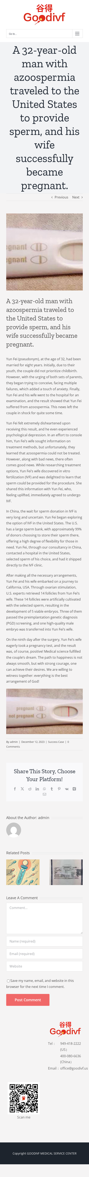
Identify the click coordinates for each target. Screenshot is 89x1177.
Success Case (56, 742)
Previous (61, 197)
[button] (9, 872)
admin (14, 742)
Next (75, 197)
